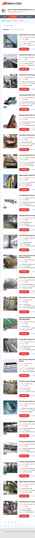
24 (8, 522)
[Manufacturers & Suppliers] (12, 3)
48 (15, 522)
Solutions (29, 16)
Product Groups (9, 25)
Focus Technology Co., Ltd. (21, 531)
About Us (21, 16)
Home (4, 16)
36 (12, 522)
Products (13, 16)
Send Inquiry (24, 49)
